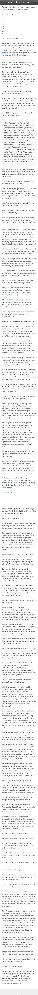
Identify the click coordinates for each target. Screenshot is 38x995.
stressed (19, 181)
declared (15, 663)
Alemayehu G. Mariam (15, 9)
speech (27, 101)
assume (4, 295)
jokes (16, 718)
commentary (22, 370)
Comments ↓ (26, 9)
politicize (5, 53)
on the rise (19, 687)
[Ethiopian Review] (19, 2)
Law (15, 588)
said (8, 875)
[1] (3, 971)
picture (4, 480)
